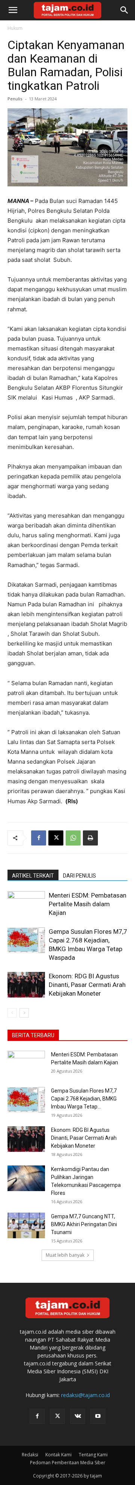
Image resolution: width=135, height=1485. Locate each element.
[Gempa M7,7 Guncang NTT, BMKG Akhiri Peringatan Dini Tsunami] (26, 1226)
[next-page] (24, 1013)
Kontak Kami (58, 1454)
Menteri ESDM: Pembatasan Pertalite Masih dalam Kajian (87, 904)
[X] (55, 837)
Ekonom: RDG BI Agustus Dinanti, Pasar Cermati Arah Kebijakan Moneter (87, 984)
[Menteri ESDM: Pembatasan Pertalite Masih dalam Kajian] (26, 904)
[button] (13, 10)
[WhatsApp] (73, 837)
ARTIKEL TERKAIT (33, 876)
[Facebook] (38, 837)
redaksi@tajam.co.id (85, 1395)
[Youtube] (97, 1416)
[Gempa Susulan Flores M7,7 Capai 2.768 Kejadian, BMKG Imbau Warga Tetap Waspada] (26, 940)
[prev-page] (12, 1013)
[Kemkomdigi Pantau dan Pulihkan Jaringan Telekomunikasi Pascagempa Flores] (26, 1178)
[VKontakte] (77, 1416)
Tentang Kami (93, 1454)
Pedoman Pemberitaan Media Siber (67, 1462)
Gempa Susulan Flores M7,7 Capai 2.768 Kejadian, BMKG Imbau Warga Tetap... (84, 1099)
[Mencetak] (90, 837)
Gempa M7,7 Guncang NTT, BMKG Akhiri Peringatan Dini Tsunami (84, 1224)
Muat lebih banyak (65, 1255)
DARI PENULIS (79, 876)
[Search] (124, 10)
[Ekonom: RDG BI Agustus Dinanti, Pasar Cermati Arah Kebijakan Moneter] (26, 985)
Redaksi (30, 1454)
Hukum (15, 28)
